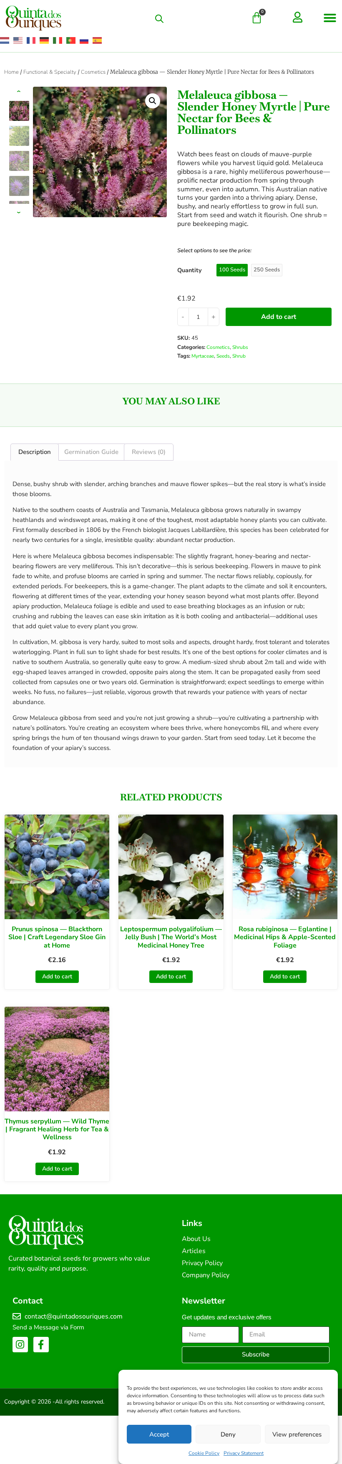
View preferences (297, 1434)
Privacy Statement (244, 1453)
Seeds (223, 356)
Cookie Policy (204, 1453)
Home (11, 72)
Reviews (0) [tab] (149, 452)
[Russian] (85, 40)
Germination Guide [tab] (91, 452)
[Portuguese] (71, 40)
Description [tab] (34, 452)
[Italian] (58, 40)
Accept (159, 1434)
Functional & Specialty (49, 72)
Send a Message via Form (48, 1327)
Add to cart (278, 316)
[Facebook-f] (41, 1344)
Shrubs (240, 347)
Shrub (239, 356)
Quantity (189, 270)
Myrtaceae (202, 356)
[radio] (232, 270)
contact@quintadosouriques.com (74, 1316)
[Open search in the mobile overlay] (159, 18)
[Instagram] (20, 1344)
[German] (45, 40)
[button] (330, 18)
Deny (228, 1434)
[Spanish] (98, 40)
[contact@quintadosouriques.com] (17, 1316)
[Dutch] (5, 40)
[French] (32, 40)
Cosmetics (93, 72)
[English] (18, 40)
